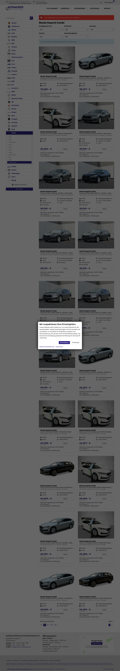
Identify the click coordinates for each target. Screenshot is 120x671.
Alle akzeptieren (64, 342)
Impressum (59, 346)
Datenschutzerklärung (46, 346)
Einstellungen (75, 342)
